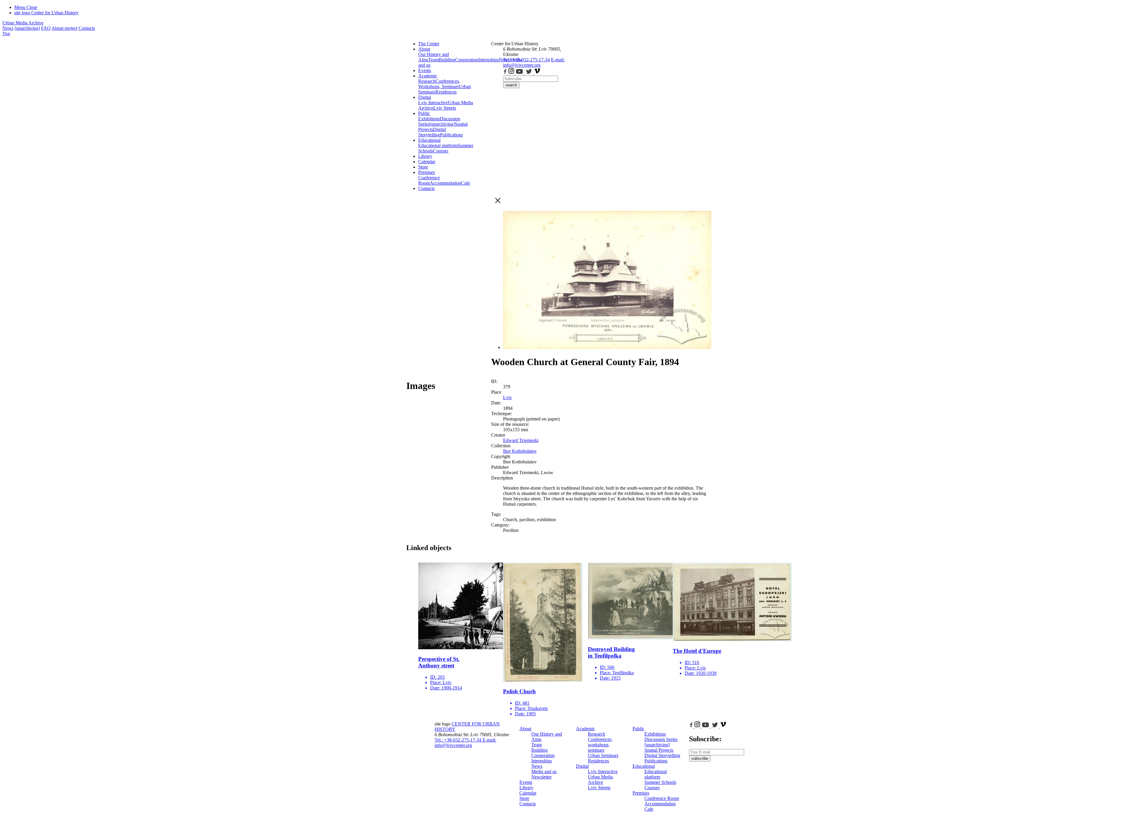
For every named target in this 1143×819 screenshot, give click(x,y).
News (7, 28)
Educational (429, 140)
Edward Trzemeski (520, 440)
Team (433, 59)
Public (424, 113)
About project (64, 28)
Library (425, 156)
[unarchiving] (27, 28)
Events (424, 70)
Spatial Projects (658, 750)
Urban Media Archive (22, 22)
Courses (440, 150)
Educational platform (437, 145)
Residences (446, 91)
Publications (451, 134)
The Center (428, 43)
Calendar (426, 161)
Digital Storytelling (432, 132)
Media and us (544, 771)
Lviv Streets (444, 107)
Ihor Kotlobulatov (520, 451)
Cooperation (466, 59)
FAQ (46, 28)
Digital (424, 97)
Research (426, 81)
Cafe (465, 183)
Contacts (87, 28)
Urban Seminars (603, 755)
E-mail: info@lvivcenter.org (534, 62)
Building (447, 59)
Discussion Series (660, 739)
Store (423, 166)
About (424, 49)
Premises (426, 172)
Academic (427, 75)
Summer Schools (660, 782)
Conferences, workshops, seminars (600, 745)
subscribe (699, 758)
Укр (6, 33)
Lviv (507, 397)
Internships (541, 760)
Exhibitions (429, 118)
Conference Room (429, 180)
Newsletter (541, 776)
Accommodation (445, 183)
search (511, 85)
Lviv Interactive (433, 102)
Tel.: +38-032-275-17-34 (526, 59)
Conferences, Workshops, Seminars (439, 84)
